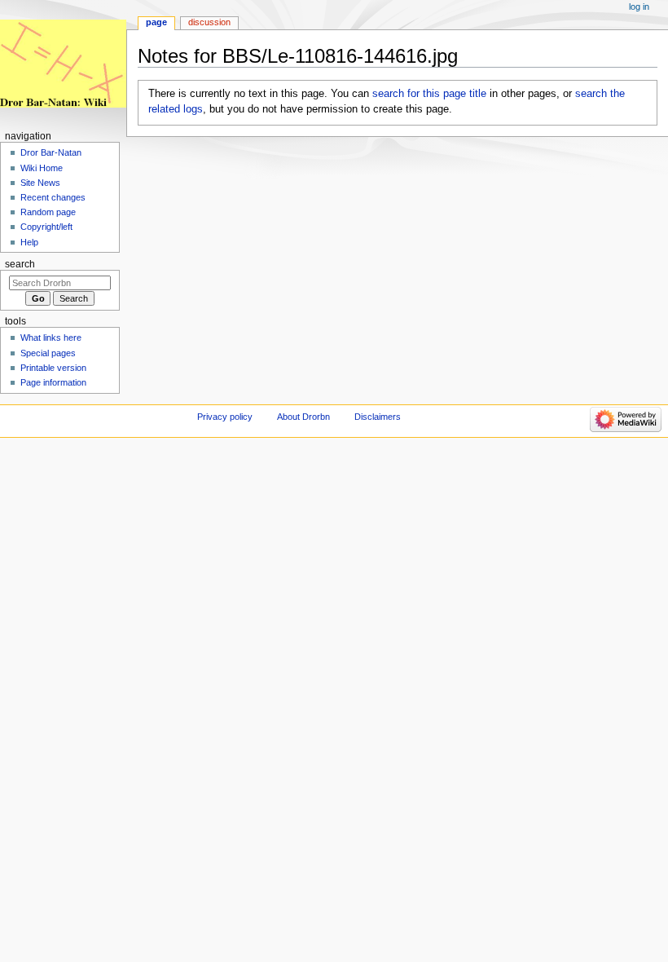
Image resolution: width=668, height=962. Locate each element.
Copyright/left (46, 227)
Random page (48, 212)
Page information (53, 382)
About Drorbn (303, 416)
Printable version (53, 368)
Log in (639, 6)
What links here (50, 337)
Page (156, 22)
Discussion (209, 22)
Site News (40, 183)
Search (20, 264)
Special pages (48, 353)
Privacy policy (225, 416)
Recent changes (53, 197)
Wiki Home (41, 168)
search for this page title (429, 93)
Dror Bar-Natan (50, 152)
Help (29, 242)
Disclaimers (377, 416)
